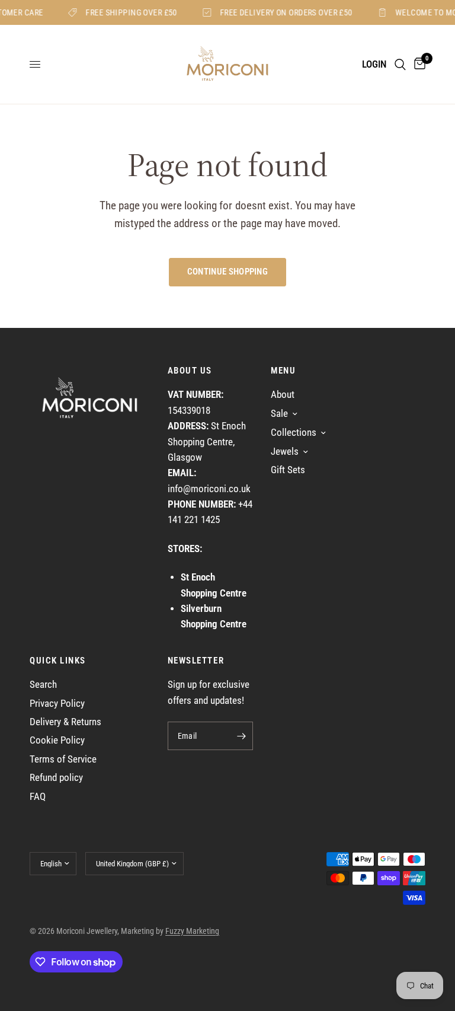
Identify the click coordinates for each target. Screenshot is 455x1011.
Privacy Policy (57, 703)
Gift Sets (288, 470)
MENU (283, 370)
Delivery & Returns (65, 722)
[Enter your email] (241, 736)
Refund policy (56, 777)
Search (43, 684)
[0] (417, 64)
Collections (293, 432)
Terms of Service (63, 759)
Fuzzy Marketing (192, 931)
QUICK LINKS (58, 660)
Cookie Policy (57, 740)
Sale (279, 413)
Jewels (285, 451)
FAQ (38, 796)
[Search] (400, 64)
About (282, 394)
